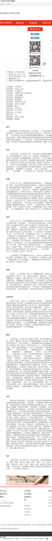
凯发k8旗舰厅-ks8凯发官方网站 (10, 13)
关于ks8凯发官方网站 (7, 503)
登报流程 (27, 506)
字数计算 (27, 515)
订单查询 (27, 512)
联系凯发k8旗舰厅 (6, 506)
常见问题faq (28, 509)
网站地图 (3, 537)
